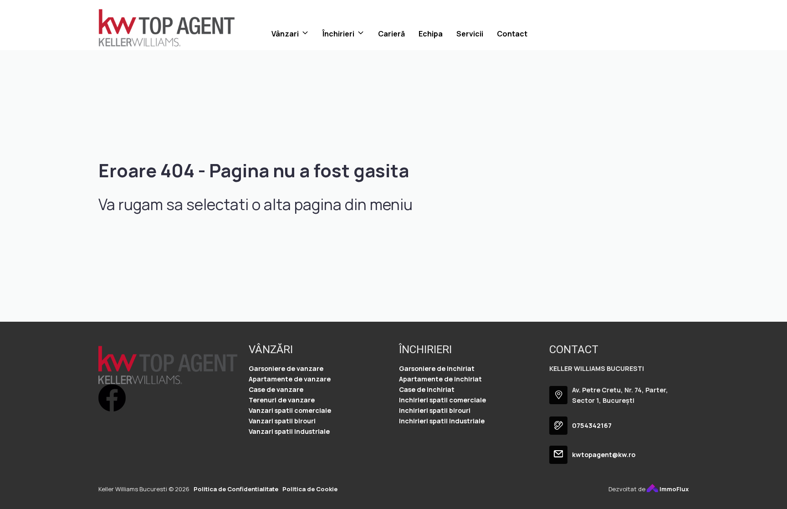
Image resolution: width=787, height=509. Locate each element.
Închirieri (338, 34)
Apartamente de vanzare (290, 379)
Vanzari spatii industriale (289, 431)
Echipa (431, 34)
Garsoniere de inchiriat (437, 368)
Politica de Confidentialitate (236, 489)
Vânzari (285, 34)
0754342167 (592, 425)
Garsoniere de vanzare (286, 368)
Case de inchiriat (427, 389)
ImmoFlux (673, 489)
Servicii (469, 34)
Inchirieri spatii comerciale (442, 400)
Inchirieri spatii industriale (442, 420)
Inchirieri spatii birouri (434, 410)
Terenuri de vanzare (282, 400)
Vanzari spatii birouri (282, 420)
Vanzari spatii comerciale (290, 410)
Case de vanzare (276, 389)
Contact (512, 34)
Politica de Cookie (309, 489)
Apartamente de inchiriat (440, 379)
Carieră (391, 34)
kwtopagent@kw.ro (603, 454)
